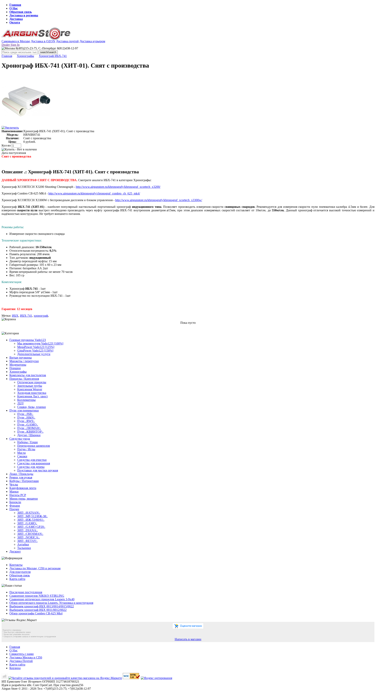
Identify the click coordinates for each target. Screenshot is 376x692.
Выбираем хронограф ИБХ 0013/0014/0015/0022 (41, 606)
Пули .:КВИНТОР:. (30, 431)
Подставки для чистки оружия (37, 470)
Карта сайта (17, 579)
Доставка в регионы (23, 15)
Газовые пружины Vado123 (27, 340)
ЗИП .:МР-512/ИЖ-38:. (32, 516)
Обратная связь (20, 12)
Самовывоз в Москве (16, 41)
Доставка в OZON (43, 41)
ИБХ (15, 315)
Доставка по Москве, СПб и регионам (35, 568)
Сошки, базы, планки (31, 407)
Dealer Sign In (11, 44)
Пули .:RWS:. (26, 421)
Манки (14, 491)
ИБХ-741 (26, 315)
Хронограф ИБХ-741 (53, 56)
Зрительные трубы (29, 385)
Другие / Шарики (29, 435)
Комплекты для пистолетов (27, 375)
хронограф (41, 315)
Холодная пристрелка (31, 392)
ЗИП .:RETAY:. (27, 541)
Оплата (14, 22)
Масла (21, 452)
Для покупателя (20, 572)
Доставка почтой (67, 41)
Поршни (15, 368)
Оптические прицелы (31, 382)
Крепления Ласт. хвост (32, 396)
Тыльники (24, 548)
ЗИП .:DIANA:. (27, 530)
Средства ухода (19, 438)
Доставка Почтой (21, 661)
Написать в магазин (188, 639)
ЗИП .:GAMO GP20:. (31, 526)
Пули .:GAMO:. (27, 424)
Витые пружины (20, 357)
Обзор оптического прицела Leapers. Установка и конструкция (51, 602)
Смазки (22, 456)
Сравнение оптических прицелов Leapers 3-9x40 (41, 599)
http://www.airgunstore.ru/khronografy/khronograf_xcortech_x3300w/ (158, 200)
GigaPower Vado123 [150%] (35, 350)
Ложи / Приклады (21, 474)
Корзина (15, 668)
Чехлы (13, 484)
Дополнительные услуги (33, 354)
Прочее (14, 509)
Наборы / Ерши (27, 442)
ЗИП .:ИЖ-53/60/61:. (30, 519)
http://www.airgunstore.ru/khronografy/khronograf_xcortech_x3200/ (118, 186)
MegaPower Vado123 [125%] (35, 347)
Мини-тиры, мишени (23, 498)
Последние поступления (25, 592)
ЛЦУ (20, 403)
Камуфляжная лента (22, 488)
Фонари (14, 505)
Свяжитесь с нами (21, 654)
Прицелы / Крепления (24, 378)
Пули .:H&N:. (26, 417)
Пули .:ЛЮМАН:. (29, 428)
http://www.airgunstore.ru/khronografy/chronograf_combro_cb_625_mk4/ (94, 193)
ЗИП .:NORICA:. (28, 537)
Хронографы (25, 56)
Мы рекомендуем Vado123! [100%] (40, 343)
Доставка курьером (92, 41)
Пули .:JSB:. (25, 414)
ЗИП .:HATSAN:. (28, 512)
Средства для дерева (30, 467)
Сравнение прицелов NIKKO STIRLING (36, 595)
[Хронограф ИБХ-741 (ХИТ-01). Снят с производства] (26, 125)
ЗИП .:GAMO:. (27, 523)
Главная (15, 4)
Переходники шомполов (33, 445)
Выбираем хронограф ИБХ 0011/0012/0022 (38, 609)
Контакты (16, 564)
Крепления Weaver (29, 389)
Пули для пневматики (24, 410)
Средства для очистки (32, 459)
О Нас (13, 8)
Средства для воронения (33, 463)
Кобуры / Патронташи (24, 481)
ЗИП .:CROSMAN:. (30, 534)
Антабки (23, 544)
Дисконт (15, 551)
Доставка (16, 19)
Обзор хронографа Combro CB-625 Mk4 (35, 613)
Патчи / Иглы (26, 449)
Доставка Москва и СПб (25, 657)
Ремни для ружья (20, 477)
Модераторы (17, 364)
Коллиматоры (26, 400)
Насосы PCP (17, 495)
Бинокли (15, 502)
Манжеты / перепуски (24, 361)
